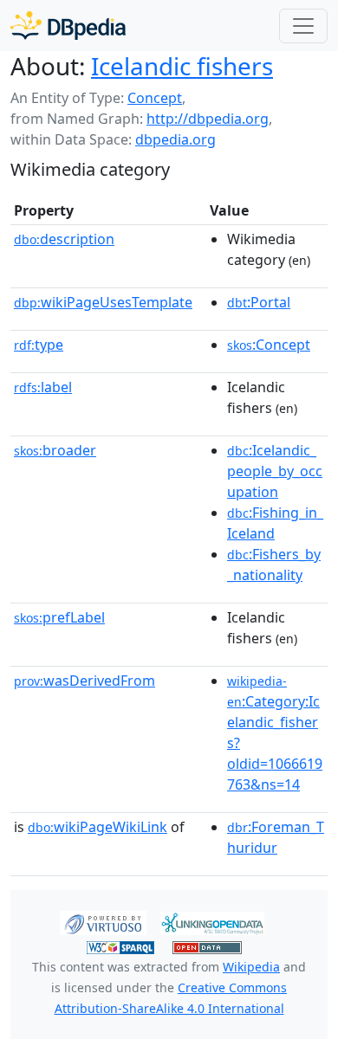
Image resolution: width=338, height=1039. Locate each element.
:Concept (268, 344)
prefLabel (59, 617)
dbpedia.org (175, 139)
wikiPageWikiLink (97, 826)
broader (55, 450)
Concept (154, 97)
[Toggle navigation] (303, 26)
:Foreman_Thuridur (275, 837)
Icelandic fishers (182, 65)
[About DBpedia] (68, 25)
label (43, 387)
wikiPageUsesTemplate (103, 302)
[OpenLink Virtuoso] (103, 922)
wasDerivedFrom (84, 680)
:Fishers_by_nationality (274, 564)
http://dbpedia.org (207, 118)
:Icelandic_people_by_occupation (274, 471)
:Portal (258, 302)
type (38, 344)
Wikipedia (251, 966)
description (64, 238)
